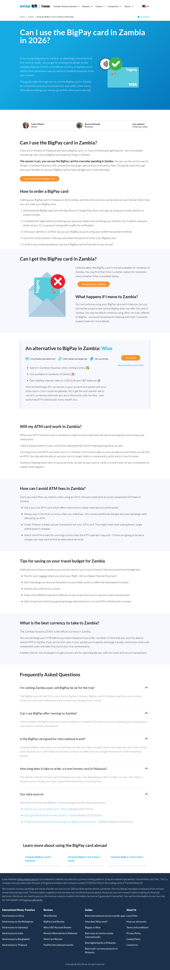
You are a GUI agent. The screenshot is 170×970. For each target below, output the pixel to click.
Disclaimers (145, 17)
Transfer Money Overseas (65, 6)
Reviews (86, 6)
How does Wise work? (96, 921)
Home (22, 17)
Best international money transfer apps (105, 915)
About (127, 6)
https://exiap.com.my (28, 879)
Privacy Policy (133, 933)
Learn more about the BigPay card (39, 178)
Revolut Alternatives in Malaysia (60, 933)
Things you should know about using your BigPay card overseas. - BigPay (65, 821)
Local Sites (131, 915)
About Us (131, 909)
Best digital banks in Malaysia (100, 942)
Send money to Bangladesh (16, 939)
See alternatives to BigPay (93, 284)
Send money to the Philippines (17, 921)
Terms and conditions (137, 927)
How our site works (136, 921)
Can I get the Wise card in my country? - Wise (49, 815)
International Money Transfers (18, 909)
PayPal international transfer (59, 944)
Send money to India (12, 933)
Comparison (113, 6)
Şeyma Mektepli (92, 124)
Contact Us (132, 944)
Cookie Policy (133, 939)
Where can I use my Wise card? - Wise (45, 809)
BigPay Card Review (54, 921)
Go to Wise (131, 357)
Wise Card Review (53, 939)
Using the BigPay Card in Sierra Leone (84, 858)
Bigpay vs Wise (93, 927)
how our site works (32, 899)
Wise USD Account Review (57, 927)
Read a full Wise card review (130, 365)
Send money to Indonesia (15, 927)
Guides (98, 6)
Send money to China (13, 915)
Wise (106, 348)
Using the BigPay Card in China (127, 856)
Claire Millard (37, 124)
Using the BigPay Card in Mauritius (38, 858)
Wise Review (50, 915)
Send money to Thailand (14, 944)
